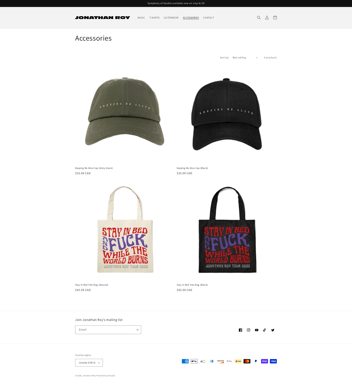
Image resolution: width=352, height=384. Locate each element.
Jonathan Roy (89, 375)
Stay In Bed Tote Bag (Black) (192, 284)
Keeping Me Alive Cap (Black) (192, 168)
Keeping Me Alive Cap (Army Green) (94, 168)
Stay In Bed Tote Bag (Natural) (91, 284)
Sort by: (224, 57)
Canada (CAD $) (87, 362)
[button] (259, 18)
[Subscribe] (137, 329)
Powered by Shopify (105, 375)
